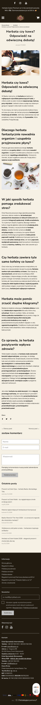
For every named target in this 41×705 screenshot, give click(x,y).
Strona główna (5, 25)
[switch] (36, 692)
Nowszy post (33, 429)
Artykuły (15, 25)
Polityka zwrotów (7, 572)
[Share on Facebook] (3, 419)
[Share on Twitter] (7, 419)
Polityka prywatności (9, 569)
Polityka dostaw (7, 574)
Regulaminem (18, 608)
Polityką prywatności (31, 608)
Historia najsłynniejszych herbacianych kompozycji (19, 510)
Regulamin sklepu (8, 566)
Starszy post (7, 429)
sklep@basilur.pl (12, 646)
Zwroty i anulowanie (8, 583)
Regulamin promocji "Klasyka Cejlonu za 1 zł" (17, 580)
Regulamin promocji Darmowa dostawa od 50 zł (18, 577)
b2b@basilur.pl (12, 663)
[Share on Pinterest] (11, 419)
